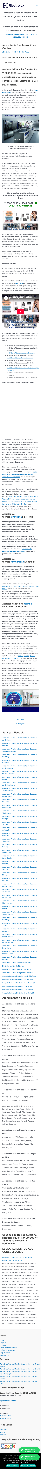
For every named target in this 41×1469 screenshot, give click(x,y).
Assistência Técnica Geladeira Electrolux (16, 969)
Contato (3, 1345)
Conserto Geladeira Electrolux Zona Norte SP (18, 989)
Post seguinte (20, 724)
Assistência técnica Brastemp (18, 496)
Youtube (3, 1434)
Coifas (32, 656)
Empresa (3, 1343)
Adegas (31, 586)
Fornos (26, 656)
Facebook (3, 1430)
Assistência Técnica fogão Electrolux (20, 358)
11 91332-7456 (5, 1416)
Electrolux (6, 52)
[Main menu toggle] (36, 5)
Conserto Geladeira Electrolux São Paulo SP (17, 979)
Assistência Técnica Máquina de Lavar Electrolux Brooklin (20, 1369)
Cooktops (15, 658)
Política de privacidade (8, 1350)
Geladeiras (6, 586)
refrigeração (17, 561)
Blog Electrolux (5, 1353)
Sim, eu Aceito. (12, 1466)
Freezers (25, 586)
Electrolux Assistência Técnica (13, 966)
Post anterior (20, 720)
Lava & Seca (12, 551)
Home (2, 1340)
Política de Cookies (28, 1466)
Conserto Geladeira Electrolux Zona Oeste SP (18, 993)
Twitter (2, 1432)
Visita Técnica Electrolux (8, 1348)
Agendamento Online (8, 1400)
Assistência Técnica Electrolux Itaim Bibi (16, 962)
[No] (38, 1461)
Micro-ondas (7, 658)
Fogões (20, 656)
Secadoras (21, 551)
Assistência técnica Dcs (18, 504)
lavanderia (16, 516)
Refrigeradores (16, 586)
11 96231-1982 (5, 1418)
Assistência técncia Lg (16, 501)
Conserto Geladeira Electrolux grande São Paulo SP (20, 976)
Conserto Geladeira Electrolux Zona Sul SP (17, 986)
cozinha (28, 603)
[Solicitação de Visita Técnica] (20, 700)
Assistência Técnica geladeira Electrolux (21, 353)
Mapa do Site (4, 1355)
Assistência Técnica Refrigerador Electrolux (17, 973)
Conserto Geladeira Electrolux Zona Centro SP (18, 983)
